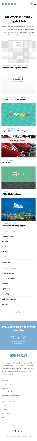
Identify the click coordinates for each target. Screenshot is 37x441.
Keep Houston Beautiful (11, 129)
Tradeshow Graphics (8, 299)
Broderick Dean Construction (14, 65)
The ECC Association (10, 192)
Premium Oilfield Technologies (15, 97)
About (3, 406)
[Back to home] (8, 4)
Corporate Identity (8, 278)
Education (4, 241)
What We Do (5, 413)
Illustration (5, 283)
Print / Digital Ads (7, 294)
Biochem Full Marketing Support (13, 225)
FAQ (3, 417)
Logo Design (5, 289)
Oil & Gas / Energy (7, 236)
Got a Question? (18, 344)
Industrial (4, 252)
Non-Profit (5, 246)
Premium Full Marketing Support (13, 99)
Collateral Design (7, 273)
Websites (4, 304)
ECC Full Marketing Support (11, 194)
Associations (5, 262)
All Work (18, 312)
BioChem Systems (8, 223)
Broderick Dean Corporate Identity (14, 68)
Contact (4, 410)
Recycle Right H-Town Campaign (13, 131)
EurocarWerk (7, 160)
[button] (31, 4)
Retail (3, 257)
